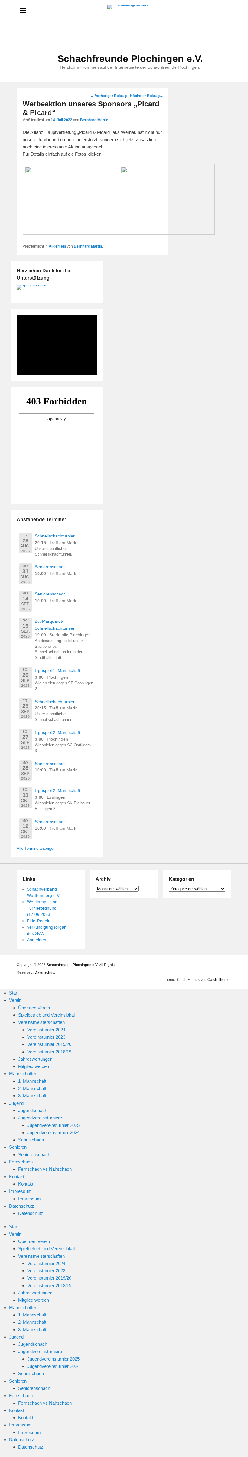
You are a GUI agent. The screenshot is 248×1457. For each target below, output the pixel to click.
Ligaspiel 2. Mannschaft (57, 732)
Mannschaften (23, 1073)
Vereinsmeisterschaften (41, 1022)
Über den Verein (34, 1007)
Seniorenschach (50, 566)
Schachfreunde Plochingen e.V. (130, 58)
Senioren (18, 1147)
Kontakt (16, 1176)
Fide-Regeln (39, 920)
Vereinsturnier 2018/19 (49, 1051)
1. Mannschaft (32, 1081)
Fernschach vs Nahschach (45, 1169)
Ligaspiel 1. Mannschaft (57, 670)
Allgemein (57, 246)
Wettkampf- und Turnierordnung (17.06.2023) (42, 908)
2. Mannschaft (32, 1088)
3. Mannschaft (32, 1095)
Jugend (16, 1103)
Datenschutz (44, 972)
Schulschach (31, 1139)
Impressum (20, 1191)
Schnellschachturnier (55, 536)
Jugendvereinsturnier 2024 (53, 1132)
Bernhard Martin (94, 120)
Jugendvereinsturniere (40, 1117)
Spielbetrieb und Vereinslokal (46, 1014)
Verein (15, 1000)
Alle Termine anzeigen (36, 848)
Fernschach (21, 1161)
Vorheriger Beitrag (108, 96)
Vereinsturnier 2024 (46, 1029)
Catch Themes (219, 980)
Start (13, 992)
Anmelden (36, 939)
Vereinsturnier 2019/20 (49, 1044)
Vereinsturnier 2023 (46, 1037)
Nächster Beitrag (146, 96)
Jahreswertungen (35, 1059)
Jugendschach (32, 1110)
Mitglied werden (33, 1066)
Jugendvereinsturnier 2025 (53, 1125)
